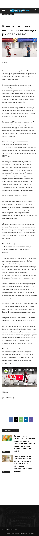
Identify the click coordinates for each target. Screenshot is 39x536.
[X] (16, 419)
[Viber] (31, 419)
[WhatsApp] (21, 419)
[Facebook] (11, 419)
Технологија (6, 471)
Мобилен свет (6, 451)
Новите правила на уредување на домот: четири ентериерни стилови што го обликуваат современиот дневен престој (23, 463)
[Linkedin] (26, 419)
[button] (3, 10)
